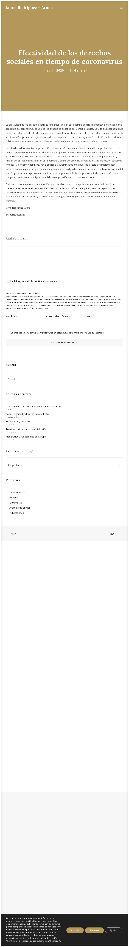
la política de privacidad (44, 281)
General (80, 70)
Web (89, 316)
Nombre (11, 316)
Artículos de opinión (20, 507)
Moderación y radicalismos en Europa (26, 436)
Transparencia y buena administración (26, 429)
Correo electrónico (58, 316)
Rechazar (94, 930)
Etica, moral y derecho (18, 421)
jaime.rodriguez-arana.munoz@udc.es (71, 305)
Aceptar (75, 930)
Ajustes (113, 930)
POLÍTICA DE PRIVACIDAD (37, 308)
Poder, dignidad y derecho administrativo (28, 413)
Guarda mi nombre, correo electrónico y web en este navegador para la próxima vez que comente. (58, 332)
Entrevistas (15, 502)
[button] (122, 7)
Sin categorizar (17, 492)
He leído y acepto (34, 281)
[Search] (64, 379)
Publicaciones (16, 512)
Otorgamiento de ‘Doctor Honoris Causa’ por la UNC (34, 406)
